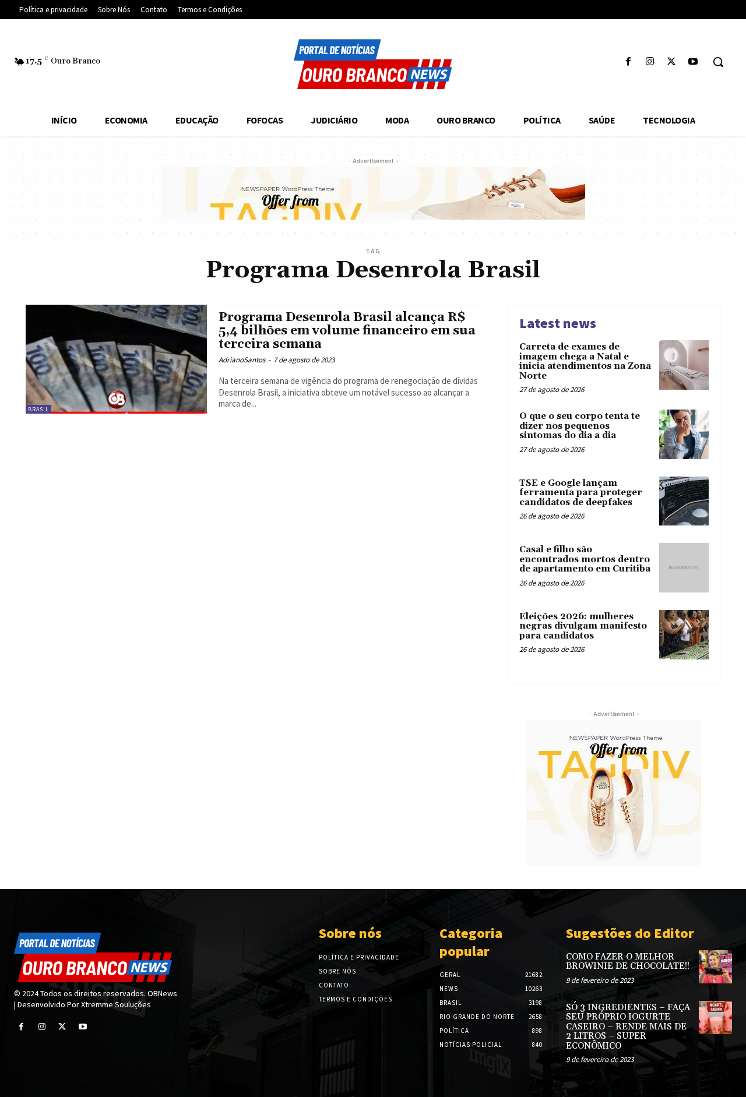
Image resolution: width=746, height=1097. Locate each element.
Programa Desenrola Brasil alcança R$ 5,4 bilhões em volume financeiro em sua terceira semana (347, 331)
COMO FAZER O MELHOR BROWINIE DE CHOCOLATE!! (627, 961)
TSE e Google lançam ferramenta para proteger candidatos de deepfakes (580, 493)
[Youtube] (693, 62)
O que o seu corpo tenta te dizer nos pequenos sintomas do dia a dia (579, 426)
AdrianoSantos (242, 360)
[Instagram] (649, 62)
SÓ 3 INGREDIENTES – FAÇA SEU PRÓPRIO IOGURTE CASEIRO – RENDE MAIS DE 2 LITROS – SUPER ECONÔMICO (628, 1027)
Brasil (38, 409)
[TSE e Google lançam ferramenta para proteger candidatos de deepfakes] (684, 501)
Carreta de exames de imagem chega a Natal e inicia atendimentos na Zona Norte (585, 361)
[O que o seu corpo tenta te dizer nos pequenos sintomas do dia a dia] (684, 434)
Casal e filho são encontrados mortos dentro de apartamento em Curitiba (584, 559)
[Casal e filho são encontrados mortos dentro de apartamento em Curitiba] (684, 567)
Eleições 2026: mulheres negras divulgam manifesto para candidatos (583, 626)
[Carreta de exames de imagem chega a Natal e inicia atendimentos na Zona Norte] (684, 365)
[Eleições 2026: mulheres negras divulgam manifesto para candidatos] (684, 634)
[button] (718, 62)
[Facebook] (628, 62)
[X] (672, 62)
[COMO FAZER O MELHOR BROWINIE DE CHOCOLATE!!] (715, 966)
